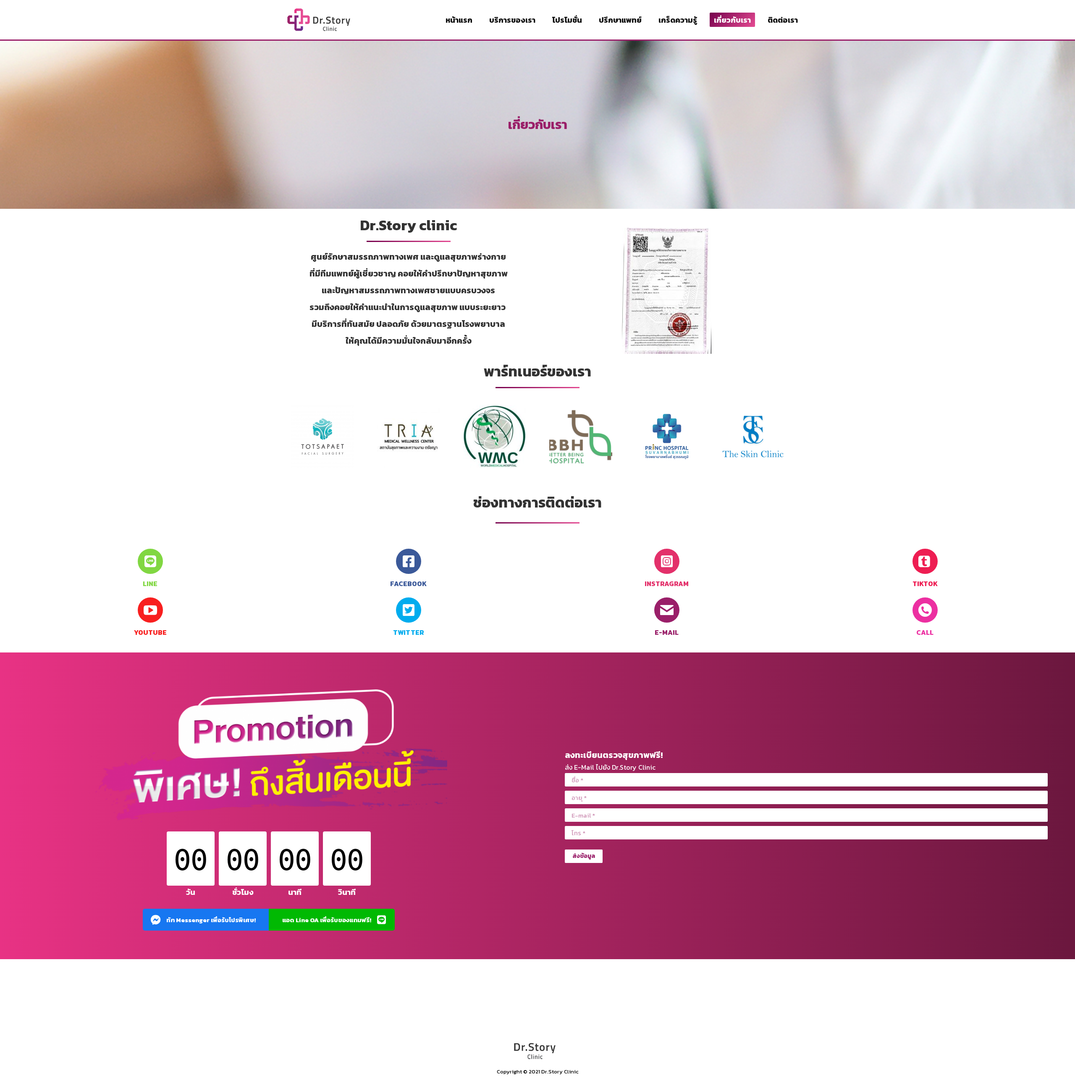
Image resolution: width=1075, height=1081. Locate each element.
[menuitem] (459, 20)
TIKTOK (925, 584)
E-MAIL (667, 632)
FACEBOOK (408, 584)
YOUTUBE (150, 632)
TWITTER (408, 632)
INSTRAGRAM (667, 584)
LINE (150, 584)
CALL (924, 632)
